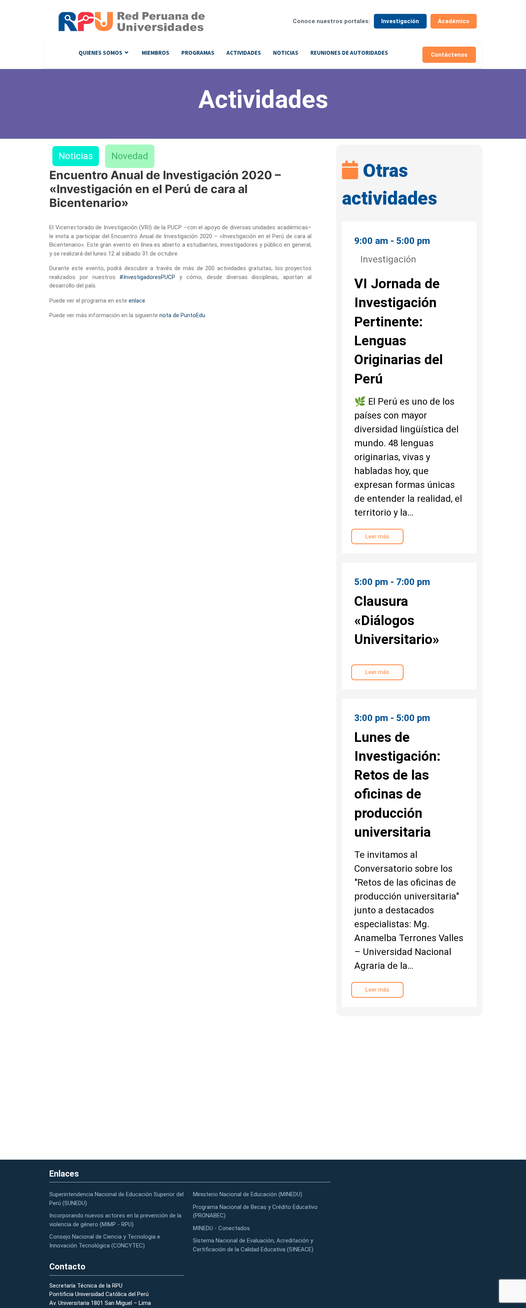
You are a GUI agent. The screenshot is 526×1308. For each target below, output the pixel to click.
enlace (137, 300)
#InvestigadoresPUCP (147, 277)
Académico (453, 21)
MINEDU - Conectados (221, 1228)
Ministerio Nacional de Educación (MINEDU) (247, 1194)
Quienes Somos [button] (100, 52)
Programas (197, 52)
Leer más (377, 536)
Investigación (400, 21)
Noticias (285, 52)
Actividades (243, 52)
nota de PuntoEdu (182, 315)
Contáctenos (449, 54)
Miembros (155, 52)
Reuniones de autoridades (349, 52)
